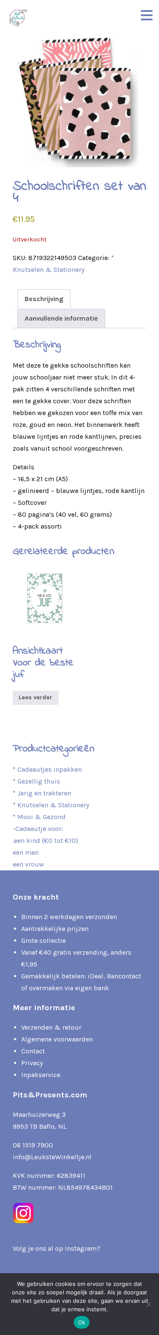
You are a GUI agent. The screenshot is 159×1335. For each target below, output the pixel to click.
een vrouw (28, 864)
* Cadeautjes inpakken (47, 769)
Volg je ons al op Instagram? (56, 1248)
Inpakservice (40, 1075)
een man (26, 852)
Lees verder (35, 697)
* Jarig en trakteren (42, 793)
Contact (33, 1051)
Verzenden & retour (51, 1027)
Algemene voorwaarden (57, 1039)
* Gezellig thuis (36, 781)
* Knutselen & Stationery (51, 805)
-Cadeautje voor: (38, 829)
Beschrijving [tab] (44, 299)
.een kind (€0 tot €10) (45, 840)
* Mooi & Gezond (39, 817)
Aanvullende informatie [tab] (61, 318)
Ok (82, 1322)
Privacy (32, 1063)
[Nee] (148, 1304)
